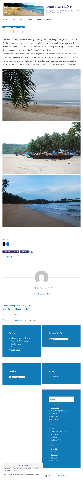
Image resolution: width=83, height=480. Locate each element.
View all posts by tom (41, 293)
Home (5, 19)
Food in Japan (16, 344)
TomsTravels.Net (59, 6)
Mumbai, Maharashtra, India (16, 309)
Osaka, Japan (15, 350)
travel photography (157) (59, 410)
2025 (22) (54, 449)
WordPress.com (65, 475)
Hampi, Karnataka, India (16, 305)
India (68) (54, 434)
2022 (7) (54, 457)
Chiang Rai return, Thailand (20, 338)
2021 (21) (54, 460)
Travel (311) (55, 408)
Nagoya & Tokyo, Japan (19, 341)
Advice (38, 19)
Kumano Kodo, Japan (18, 347)
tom (21, 27)
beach (7, 252)
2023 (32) (54, 455)
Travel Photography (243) (59, 431)
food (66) (54, 437)
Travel (14, 19)
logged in (17, 320)
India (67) (54, 419)
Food (22, 19)
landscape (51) (56, 440)
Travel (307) (55, 428)
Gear (30, 19)
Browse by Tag (56, 333)
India (16, 252)
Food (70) (54, 416)
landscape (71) (56, 413)
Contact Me (49, 19)
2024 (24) (54, 452)
